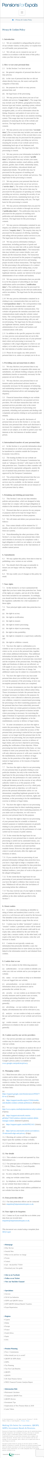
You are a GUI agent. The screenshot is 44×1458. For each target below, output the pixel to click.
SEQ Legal (6, 1232)
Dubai (7, 1323)
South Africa (9, 1333)
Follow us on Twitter (12, 1278)
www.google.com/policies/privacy (15, 1063)
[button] (22, 12)
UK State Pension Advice (13, 1379)
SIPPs (7, 1362)
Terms (27, 1420)
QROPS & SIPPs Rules (13, 1359)
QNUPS (7, 1375)
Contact (7, 1261)
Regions (8, 1316)
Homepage (9, 1245)
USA (6, 1340)
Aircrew (7, 1294)
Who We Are (9, 1248)
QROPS (7, 1372)
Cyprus (7, 1319)
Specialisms (9, 1290)
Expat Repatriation (11, 1307)
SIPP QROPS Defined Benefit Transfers (18, 1304)
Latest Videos (9, 1409)
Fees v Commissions (12, 1352)
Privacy (23, 1420)
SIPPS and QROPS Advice (14, 1301)
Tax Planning (9, 1365)
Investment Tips (10, 1402)
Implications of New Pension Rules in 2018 (19, 1406)
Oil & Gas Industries (12, 1297)
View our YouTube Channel (14, 1282)
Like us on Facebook (12, 1275)
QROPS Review (10, 1399)
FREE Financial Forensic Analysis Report (19, 1382)
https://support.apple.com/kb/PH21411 (20, 1124)
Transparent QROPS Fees (13, 1396)
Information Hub (11, 1389)
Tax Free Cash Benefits (12, 1369)
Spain (7, 1336)
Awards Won (9, 1251)
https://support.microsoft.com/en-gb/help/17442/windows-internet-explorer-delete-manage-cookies (20, 1118)
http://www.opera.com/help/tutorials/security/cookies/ (22, 1109)
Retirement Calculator (12, 1392)
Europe (7, 1326)
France (7, 1330)
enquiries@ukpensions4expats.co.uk (19, 1204)
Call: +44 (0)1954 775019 (13, 1265)
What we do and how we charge (15, 1255)
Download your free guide (14, 1268)
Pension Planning (11, 1349)
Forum (7, 1258)
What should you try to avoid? (15, 1355)
